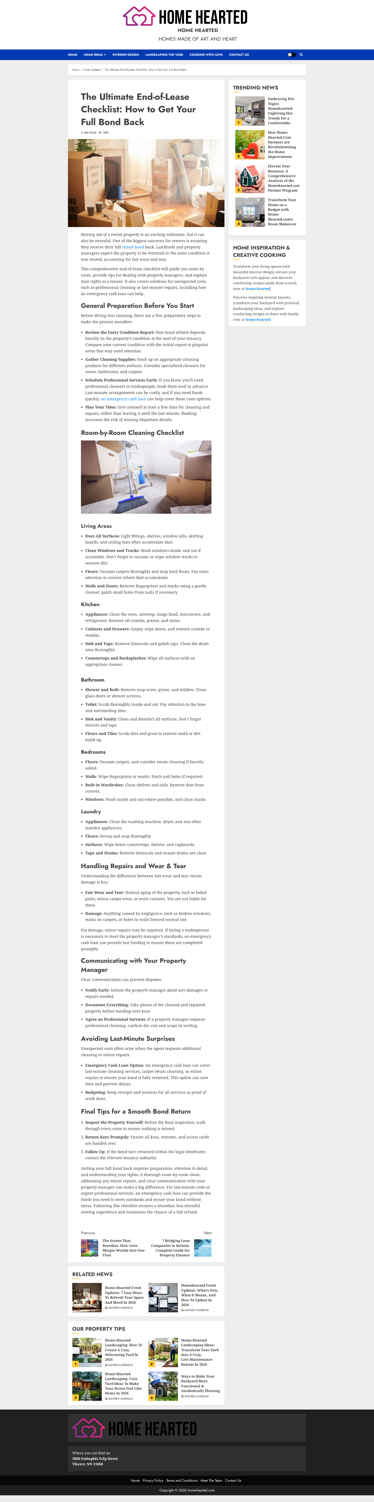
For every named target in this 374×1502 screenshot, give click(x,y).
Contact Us (239, 54)
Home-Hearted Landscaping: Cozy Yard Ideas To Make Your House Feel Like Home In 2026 (87, 1386)
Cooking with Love (206, 54)
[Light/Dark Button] (292, 54)
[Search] (301, 55)
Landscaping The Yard (164, 54)
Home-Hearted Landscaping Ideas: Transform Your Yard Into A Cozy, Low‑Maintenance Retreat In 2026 (163, 1352)
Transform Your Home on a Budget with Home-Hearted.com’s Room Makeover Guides (250, 212)
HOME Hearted (198, 30)
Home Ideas (93, 54)
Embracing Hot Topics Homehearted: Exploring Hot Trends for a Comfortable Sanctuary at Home (250, 111)
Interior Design (126, 54)
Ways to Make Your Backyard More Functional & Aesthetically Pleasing (163, 1386)
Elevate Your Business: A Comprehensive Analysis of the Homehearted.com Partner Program (250, 178)
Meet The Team (211, 1480)
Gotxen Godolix (120, 1308)
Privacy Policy (153, 1480)
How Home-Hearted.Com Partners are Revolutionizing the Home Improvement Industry (250, 144)
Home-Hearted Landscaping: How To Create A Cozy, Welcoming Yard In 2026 (87, 1352)
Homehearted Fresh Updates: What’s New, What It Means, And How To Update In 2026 (163, 1297)
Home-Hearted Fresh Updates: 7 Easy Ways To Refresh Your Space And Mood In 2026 (87, 1297)
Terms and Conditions (181, 1480)
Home (72, 54)
